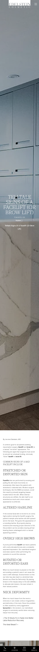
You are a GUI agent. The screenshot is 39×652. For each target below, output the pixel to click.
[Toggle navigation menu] (35, 4)
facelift (21, 447)
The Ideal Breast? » (10, 624)
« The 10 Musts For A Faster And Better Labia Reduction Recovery (18, 619)
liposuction (7, 608)
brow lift (30, 447)
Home (18, 220)
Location (15, 650)
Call (4, 650)
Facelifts (6, 480)
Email (24, 650)
